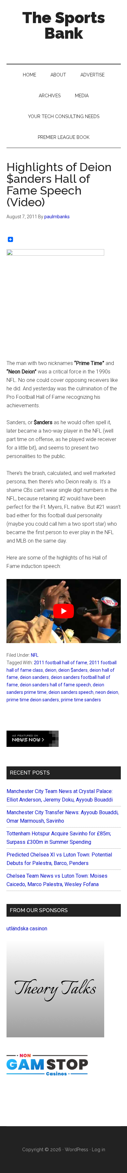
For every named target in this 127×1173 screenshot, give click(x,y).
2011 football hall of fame (60, 662)
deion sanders (34, 677)
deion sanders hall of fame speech (55, 684)
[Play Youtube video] (64, 611)
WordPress (76, 1149)
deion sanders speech (71, 692)
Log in (98, 1149)
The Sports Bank (63, 25)
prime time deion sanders (33, 699)
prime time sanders (81, 699)
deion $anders (73, 670)
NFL (34, 655)
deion (50, 670)
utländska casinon (27, 928)
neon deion (106, 692)
